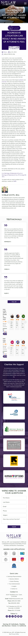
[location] (18, 616)
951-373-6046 (16, 610)
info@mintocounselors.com (16, 598)
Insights (14, 586)
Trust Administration (14, 584)
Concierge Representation (14, 576)
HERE (14, 181)
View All (14, 301)
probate (21, 80)
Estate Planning (14, 581)
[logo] (14, 535)
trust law (4, 81)
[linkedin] (10, 616)
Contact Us (14, 588)
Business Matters (14, 579)
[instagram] (7, 616)
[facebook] (12, 616)
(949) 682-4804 (15, 603)
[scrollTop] (23, 631)
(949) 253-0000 (16, 601)
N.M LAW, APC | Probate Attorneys (5, 314)
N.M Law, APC (4, 340)
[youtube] (15, 616)
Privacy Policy (15, 634)
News (5, 52)
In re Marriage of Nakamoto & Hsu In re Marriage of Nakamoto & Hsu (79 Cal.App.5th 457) (14, 175)
